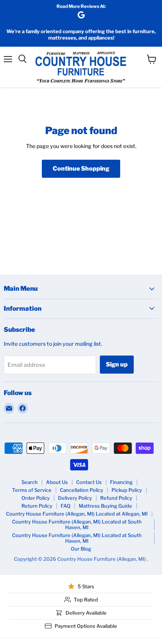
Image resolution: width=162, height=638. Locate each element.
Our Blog (81, 549)
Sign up (117, 364)
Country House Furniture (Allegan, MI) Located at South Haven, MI (77, 524)
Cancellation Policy (81, 490)
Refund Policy (116, 498)
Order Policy (35, 498)
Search (29, 482)
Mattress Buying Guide (105, 506)
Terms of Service (32, 490)
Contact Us (89, 482)
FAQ (65, 506)
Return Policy (36, 506)
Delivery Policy (75, 498)
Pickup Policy (127, 490)
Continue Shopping (81, 168)
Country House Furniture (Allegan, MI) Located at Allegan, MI (77, 514)
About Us (57, 482)
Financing (121, 482)
